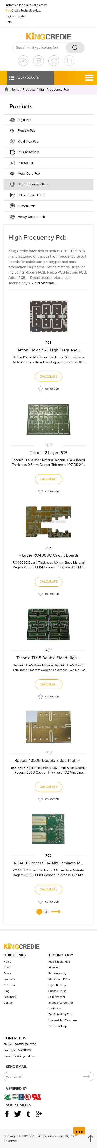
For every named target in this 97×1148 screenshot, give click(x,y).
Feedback (10, 996)
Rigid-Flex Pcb (28, 141)
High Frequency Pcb (33, 184)
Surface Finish (57, 991)
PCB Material (56, 996)
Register (20, 16)
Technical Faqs (57, 1026)
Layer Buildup (57, 985)
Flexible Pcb (26, 131)
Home (15, 90)
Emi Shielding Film (60, 1014)
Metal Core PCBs (59, 979)
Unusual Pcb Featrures (62, 1020)
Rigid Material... (44, 283)
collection (52, 389)
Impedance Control (60, 1002)
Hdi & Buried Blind (31, 195)
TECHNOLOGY (60, 955)
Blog (6, 991)
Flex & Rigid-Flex (59, 961)
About (7, 967)
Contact (8, 1002)
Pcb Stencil (26, 163)
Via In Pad (54, 1008)
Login (8, 16)
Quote (8, 973)
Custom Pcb (26, 206)
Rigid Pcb (24, 120)
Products (29, 90)
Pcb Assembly (57, 973)
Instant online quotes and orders (26, 5)
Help (8, 22)
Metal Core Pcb (29, 174)
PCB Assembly (28, 152)
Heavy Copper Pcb (31, 217)
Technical (10, 985)
